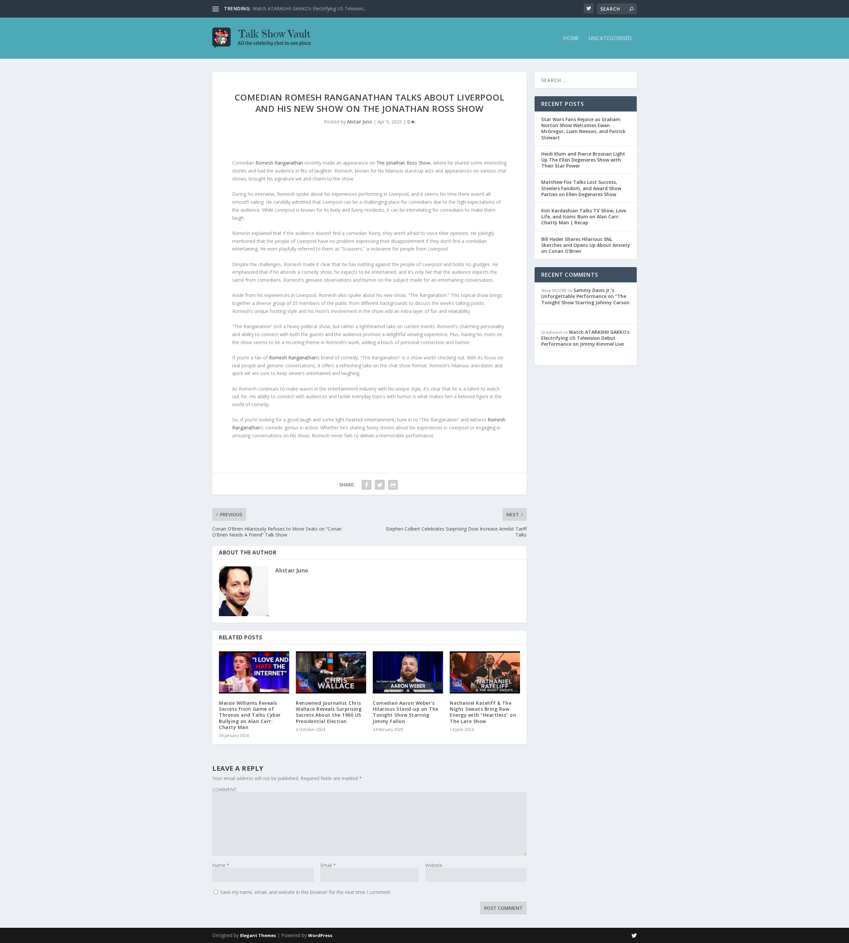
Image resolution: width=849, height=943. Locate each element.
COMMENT (224, 789)
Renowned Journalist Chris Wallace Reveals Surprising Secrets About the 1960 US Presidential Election (328, 712)
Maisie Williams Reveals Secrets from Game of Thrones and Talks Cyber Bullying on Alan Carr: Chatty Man (250, 715)
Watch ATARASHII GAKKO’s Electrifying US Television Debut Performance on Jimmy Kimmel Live (585, 338)
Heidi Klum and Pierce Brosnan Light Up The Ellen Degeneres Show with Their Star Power (583, 160)
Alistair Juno (359, 121)
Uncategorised (610, 39)
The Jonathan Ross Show (403, 163)
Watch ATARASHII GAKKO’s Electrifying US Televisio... (309, 8)
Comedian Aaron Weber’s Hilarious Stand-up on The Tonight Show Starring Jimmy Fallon (405, 712)
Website (433, 865)
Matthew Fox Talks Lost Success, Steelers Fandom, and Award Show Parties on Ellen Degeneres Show (581, 188)
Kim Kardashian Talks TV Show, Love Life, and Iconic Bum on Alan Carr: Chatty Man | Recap (583, 216)
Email (328, 865)
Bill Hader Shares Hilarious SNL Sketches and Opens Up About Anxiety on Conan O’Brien (585, 245)
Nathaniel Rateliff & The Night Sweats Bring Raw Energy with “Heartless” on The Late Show (483, 712)
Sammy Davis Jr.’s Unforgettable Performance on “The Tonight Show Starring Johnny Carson (585, 296)
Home (571, 39)
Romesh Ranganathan (279, 163)
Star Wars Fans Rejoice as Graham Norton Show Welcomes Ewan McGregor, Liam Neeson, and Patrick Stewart (583, 128)
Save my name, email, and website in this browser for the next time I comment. (305, 892)
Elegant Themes (258, 935)
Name (220, 865)
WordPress (320, 935)
